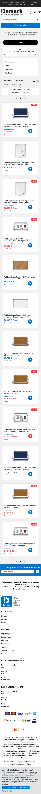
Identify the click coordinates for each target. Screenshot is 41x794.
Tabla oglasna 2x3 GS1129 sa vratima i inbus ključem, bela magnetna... (19, 430)
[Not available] (30, 436)
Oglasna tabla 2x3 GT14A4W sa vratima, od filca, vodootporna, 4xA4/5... (20, 125)
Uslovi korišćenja (7, 654)
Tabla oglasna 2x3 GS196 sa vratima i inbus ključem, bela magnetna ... (19, 240)
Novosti (4, 616)
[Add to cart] (30, 131)
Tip (6, 66)
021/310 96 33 (27, 5)
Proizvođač (9, 62)
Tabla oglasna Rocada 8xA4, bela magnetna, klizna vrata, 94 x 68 (17, 316)
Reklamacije (5, 644)
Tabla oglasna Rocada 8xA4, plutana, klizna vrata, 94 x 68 (19, 278)
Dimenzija (9, 69)
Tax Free (4, 647)
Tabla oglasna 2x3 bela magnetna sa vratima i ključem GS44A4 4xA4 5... (19, 164)
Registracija (5, 634)
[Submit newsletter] (37, 571)
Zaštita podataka (7, 651)
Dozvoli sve (24, 787)
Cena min (24, 93)
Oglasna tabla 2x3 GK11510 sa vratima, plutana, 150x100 (19, 507)
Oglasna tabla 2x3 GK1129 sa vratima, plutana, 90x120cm (19, 392)
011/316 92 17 (26, 2)
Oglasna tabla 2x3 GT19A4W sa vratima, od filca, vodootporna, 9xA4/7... (20, 468)
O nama (4, 619)
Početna (7, 33)
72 (29, 90)
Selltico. (28, 764)
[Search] (37, 20)
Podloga (8, 73)
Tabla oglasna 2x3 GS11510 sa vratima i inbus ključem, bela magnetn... (19, 545)
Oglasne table (12, 34)
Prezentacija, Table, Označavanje (26, 33)
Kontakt (4, 623)
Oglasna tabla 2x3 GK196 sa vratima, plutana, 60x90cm (19, 354)
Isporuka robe (6, 637)
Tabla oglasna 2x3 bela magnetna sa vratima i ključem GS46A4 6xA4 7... (19, 202)
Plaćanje (4, 640)
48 (27, 90)
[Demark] (12, 12)
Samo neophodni (9, 787)
